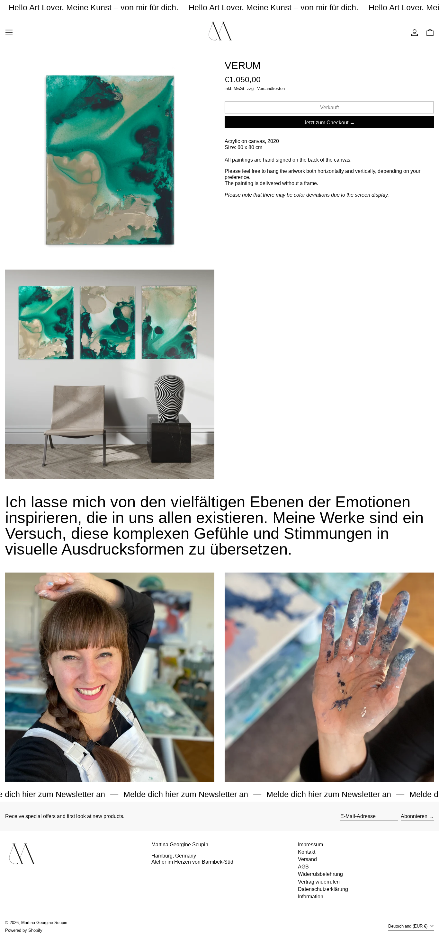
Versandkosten (271, 88)
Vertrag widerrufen (319, 882)
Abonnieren (414, 816)
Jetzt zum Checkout (326, 122)
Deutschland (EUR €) (408, 926)
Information (310, 896)
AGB (303, 866)
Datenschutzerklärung (323, 889)
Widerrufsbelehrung (320, 874)
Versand (307, 859)
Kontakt (306, 852)
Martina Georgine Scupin (44, 922)
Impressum (310, 844)
